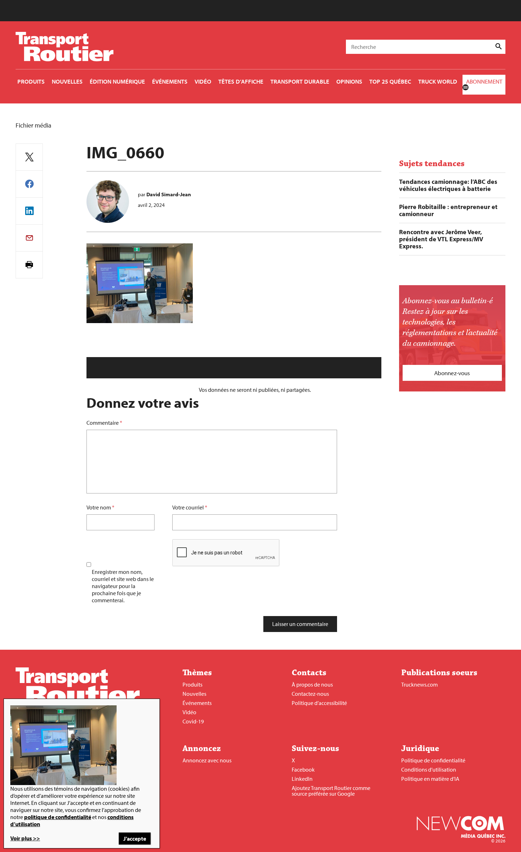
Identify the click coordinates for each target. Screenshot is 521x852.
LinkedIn (302, 778)
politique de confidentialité (57, 816)
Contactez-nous (310, 693)
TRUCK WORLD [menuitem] (437, 81)
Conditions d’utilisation (428, 769)
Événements (197, 702)
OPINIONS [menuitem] (349, 81)
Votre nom (98, 507)
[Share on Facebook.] (29, 184)
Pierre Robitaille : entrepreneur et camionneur (448, 210)
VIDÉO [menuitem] (203, 81)
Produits (192, 684)
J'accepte (134, 838)
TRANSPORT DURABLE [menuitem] (299, 81)
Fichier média (33, 125)
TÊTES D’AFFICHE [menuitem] (240, 81)
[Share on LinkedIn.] (29, 211)
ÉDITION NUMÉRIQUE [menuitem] (117, 81)
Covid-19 (193, 721)
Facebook (303, 769)
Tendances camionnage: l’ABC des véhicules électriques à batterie (448, 185)
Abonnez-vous (452, 373)
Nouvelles (194, 693)
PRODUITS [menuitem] (31, 81)
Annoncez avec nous (207, 760)
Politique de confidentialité (433, 760)
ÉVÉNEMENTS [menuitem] (169, 81)
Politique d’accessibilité (319, 702)
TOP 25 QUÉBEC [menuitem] (390, 81)
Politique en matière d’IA (430, 778)
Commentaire (104, 422)
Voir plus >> (25, 838)
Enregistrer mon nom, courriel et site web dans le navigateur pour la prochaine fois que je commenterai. (123, 586)
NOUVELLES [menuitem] (67, 81)
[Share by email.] (29, 238)
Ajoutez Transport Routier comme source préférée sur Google (331, 790)
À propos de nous (312, 684)
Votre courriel (188, 507)
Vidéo (189, 712)
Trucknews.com (419, 684)
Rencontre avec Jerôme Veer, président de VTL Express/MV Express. (441, 239)
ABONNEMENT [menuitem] (484, 81)
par (164, 194)
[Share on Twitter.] (29, 157)
